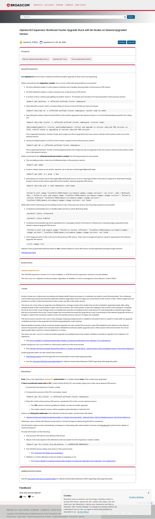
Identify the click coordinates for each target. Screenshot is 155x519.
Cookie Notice (83, 512)
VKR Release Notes (33, 356)
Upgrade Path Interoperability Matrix (47, 361)
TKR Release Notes (28, 252)
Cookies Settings (136, 497)
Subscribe (131, 42)
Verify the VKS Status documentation (49, 453)
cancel (125, 17)
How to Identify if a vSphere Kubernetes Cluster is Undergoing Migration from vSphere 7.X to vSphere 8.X (70, 340)
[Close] (148, 493)
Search (130, 17)
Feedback (122, 42)
